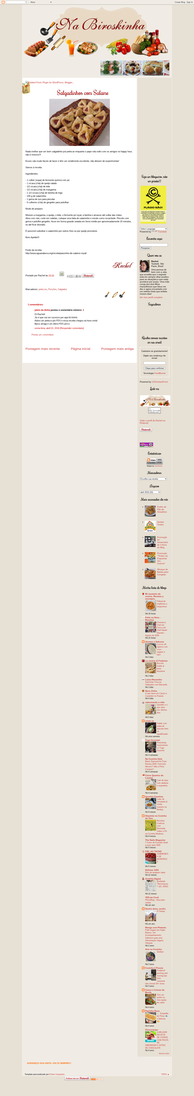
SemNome (158, 466)
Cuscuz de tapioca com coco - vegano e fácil (162, 649)
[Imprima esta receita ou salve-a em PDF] (61, 275)
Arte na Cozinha (153, 949)
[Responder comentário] (72, 328)
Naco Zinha (151, 691)
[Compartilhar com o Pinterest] (79, 276)
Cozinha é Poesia (154, 968)
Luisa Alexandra (153, 679)
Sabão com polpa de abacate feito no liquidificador (162, 728)
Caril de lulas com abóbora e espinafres (162, 783)
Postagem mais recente (42, 348)
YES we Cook (152, 897)
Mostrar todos (164, 1053)
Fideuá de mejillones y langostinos (162, 604)
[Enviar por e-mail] (68, 276)
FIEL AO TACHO (153, 851)
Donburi (160, 952)
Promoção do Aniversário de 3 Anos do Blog (162, 542)
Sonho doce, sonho (155, 909)
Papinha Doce (152, 1011)
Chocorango (151, 1029)
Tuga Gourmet (152, 740)
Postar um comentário (43, 334)
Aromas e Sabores (154, 641)
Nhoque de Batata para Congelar (162, 572)
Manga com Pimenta (155, 927)
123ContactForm (160, 382)
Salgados (62, 289)
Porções (52, 289)
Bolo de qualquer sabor (155, 872)
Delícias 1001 (152, 870)
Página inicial (80, 348)
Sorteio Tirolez (160, 523)
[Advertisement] (154, 125)
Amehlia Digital (153, 879)
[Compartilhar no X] (74, 276)
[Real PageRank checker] (146, 446)
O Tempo (161, 911)
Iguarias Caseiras (154, 796)
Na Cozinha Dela (153, 759)
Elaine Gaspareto (57, 1074)
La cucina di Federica (156, 661)
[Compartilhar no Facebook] (77, 276)
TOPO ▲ (165, 1074)
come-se (149, 721)
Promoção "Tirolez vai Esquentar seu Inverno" (162, 558)
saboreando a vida (154, 702)
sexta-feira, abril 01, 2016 (47, 328)
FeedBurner (160, 373)
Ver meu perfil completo (151, 297)
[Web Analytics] (97, 1079)
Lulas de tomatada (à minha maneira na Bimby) (162, 804)
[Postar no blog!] (71, 276)
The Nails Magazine (155, 840)
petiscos (43, 289)
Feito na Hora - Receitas (153, 618)
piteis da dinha (42, 310)
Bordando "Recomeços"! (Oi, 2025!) (162, 884)
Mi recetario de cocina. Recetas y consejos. (154, 596)
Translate (162, 231)
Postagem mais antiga (117, 348)
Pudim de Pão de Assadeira (162, 509)
